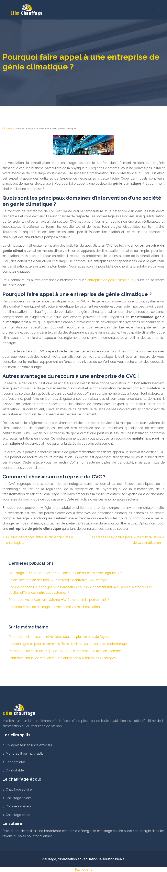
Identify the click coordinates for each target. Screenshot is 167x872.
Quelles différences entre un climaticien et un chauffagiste (39, 540)
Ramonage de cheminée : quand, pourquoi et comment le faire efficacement (66, 651)
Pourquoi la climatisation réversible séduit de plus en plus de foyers (59, 637)
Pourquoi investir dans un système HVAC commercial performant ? (59, 600)
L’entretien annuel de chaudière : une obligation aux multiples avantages (62, 658)
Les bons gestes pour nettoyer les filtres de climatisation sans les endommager (68, 644)
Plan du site (83, 869)
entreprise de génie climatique (110, 280)
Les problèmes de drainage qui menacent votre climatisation (54, 607)
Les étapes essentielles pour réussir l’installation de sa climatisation (125, 540)
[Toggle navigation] (152, 10)
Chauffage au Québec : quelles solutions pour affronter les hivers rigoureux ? (65, 573)
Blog (9, 128)
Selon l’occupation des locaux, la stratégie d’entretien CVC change (58, 580)
